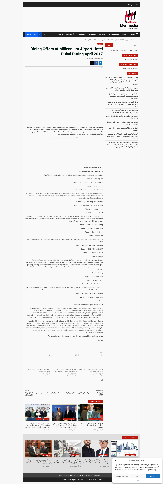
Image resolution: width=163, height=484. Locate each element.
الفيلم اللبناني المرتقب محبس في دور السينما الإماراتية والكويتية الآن (42, 392)
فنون (124, 34)
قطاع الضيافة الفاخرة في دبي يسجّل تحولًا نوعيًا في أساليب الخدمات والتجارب (90, 412)
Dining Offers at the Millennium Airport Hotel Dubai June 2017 (91, 370)
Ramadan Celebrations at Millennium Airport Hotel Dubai (39, 370)
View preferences (121, 476)
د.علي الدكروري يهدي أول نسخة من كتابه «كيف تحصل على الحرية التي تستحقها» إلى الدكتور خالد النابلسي (123, 104)
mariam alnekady (97, 58)
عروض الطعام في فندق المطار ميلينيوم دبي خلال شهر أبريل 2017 (84, 392)
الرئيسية (60, 34)
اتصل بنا (70, 475)
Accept (152, 476)
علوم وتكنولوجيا (114, 34)
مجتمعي (132, 34)
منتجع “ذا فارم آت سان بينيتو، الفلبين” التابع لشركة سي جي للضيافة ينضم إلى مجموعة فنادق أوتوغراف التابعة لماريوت (37, 412)
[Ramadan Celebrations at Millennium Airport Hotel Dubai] (38, 361)
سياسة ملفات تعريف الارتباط (83, 475)
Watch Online (31, 34)
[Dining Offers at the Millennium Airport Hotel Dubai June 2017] (90, 361)
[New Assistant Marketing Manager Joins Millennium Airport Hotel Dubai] (64, 361)
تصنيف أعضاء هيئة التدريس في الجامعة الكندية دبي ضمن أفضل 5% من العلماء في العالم (95, 448)
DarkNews (88, 480)
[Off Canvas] (137, 34)
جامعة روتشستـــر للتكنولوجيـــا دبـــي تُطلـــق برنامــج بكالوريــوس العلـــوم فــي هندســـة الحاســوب (123, 96)
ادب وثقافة (48, 455)
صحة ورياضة (92, 34)
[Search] (44, 34)
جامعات (105, 455)
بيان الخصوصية (137, 480)
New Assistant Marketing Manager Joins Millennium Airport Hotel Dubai (66, 370)
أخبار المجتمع (133, 455)
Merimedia (129, 25)
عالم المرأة (103, 34)
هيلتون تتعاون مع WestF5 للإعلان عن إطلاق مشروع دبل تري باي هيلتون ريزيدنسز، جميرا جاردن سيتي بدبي (64, 412)
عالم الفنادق (99, 44)
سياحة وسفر (81, 34)
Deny (137, 476)
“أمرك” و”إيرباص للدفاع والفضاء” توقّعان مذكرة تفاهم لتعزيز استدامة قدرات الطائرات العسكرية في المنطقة (122, 136)
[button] (115, 460)
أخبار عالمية (70, 34)
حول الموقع (63, 475)
